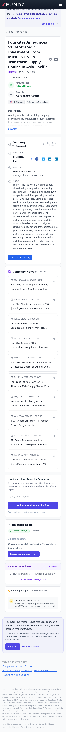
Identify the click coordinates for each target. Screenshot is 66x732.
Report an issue (51, 144)
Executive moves (27, 727)
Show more (14, 128)
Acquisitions (41, 727)
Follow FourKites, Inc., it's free (33, 505)
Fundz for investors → (45, 670)
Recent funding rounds (11, 724)
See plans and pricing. (29, 18)
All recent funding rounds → (17, 670)
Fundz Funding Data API (52, 716)
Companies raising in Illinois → (18, 666)
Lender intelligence (46, 724)
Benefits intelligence (10, 727)
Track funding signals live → (16, 674)
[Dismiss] (57, 23)
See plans (13, 646)
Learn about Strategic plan (34, 579)
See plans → (48, 23)
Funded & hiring (30, 724)
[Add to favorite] (50, 59)
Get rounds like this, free (22, 554)
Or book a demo (30, 646)
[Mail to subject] (56, 59)
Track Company (22, 257)
